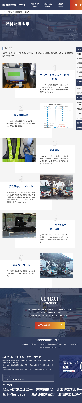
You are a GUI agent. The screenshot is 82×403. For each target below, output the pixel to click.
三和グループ (14, 377)
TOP (3, 12)
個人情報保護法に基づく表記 (57, 344)
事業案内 (35, 5)
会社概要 (48, 5)
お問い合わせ (74, 344)
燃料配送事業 (18, 12)
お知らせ (60, 5)
